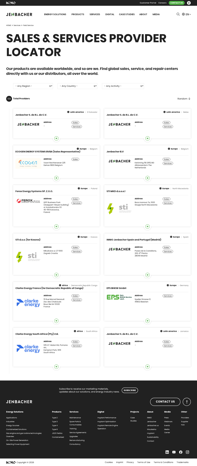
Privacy (130, 462)
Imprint (119, 462)
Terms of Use (143, 462)
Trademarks (182, 462)
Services (17, 25)
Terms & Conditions (163, 462)
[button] (189, 3)
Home (8, 25)
